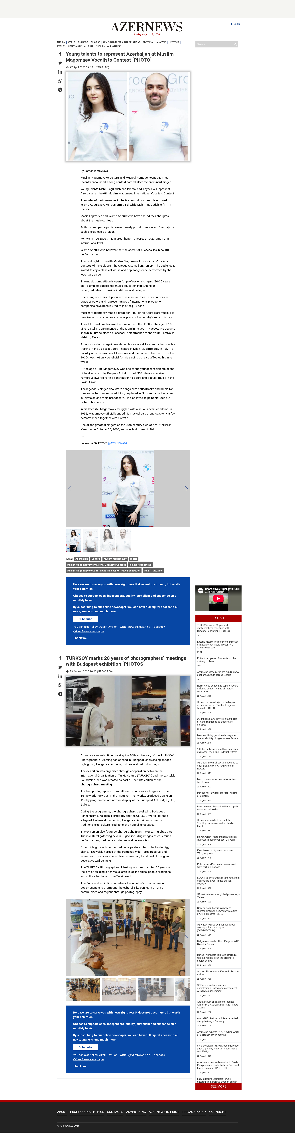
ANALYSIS (161, 42)
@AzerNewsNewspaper (88, 631)
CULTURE (88, 46)
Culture (95, 558)
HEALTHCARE (75, 46)
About (62, 1112)
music (133, 558)
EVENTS (61, 46)
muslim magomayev (115, 558)
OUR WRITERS (114, 46)
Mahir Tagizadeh (153, 570)
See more (218, 1086)
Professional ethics (87, 1112)
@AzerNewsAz (117, 443)
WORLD (71, 42)
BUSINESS (83, 42)
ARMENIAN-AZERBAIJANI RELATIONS (121, 42)
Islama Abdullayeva (140, 564)
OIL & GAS (95, 42)
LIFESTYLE (174, 42)
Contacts (115, 1112)
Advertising (136, 1112)
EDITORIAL (148, 42)
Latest (218, 618)
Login (236, 23)
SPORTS (100, 46)
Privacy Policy (194, 1112)
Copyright (217, 1112)
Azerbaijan (81, 558)
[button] (60, 54)
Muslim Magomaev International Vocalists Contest (96, 564)
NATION (61, 42)
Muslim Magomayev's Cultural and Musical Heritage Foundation (103, 570)
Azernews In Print (164, 1112)
